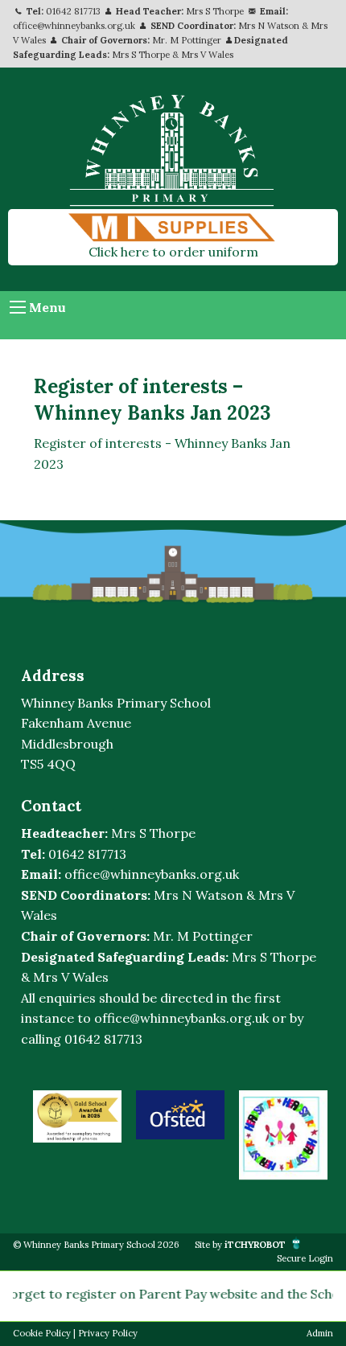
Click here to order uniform (173, 252)
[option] (77, 1116)
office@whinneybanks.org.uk (74, 25)
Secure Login (305, 1258)
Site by (240, 1244)
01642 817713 (73, 11)
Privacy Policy (108, 1333)
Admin (320, 1333)
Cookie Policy (42, 1333)
